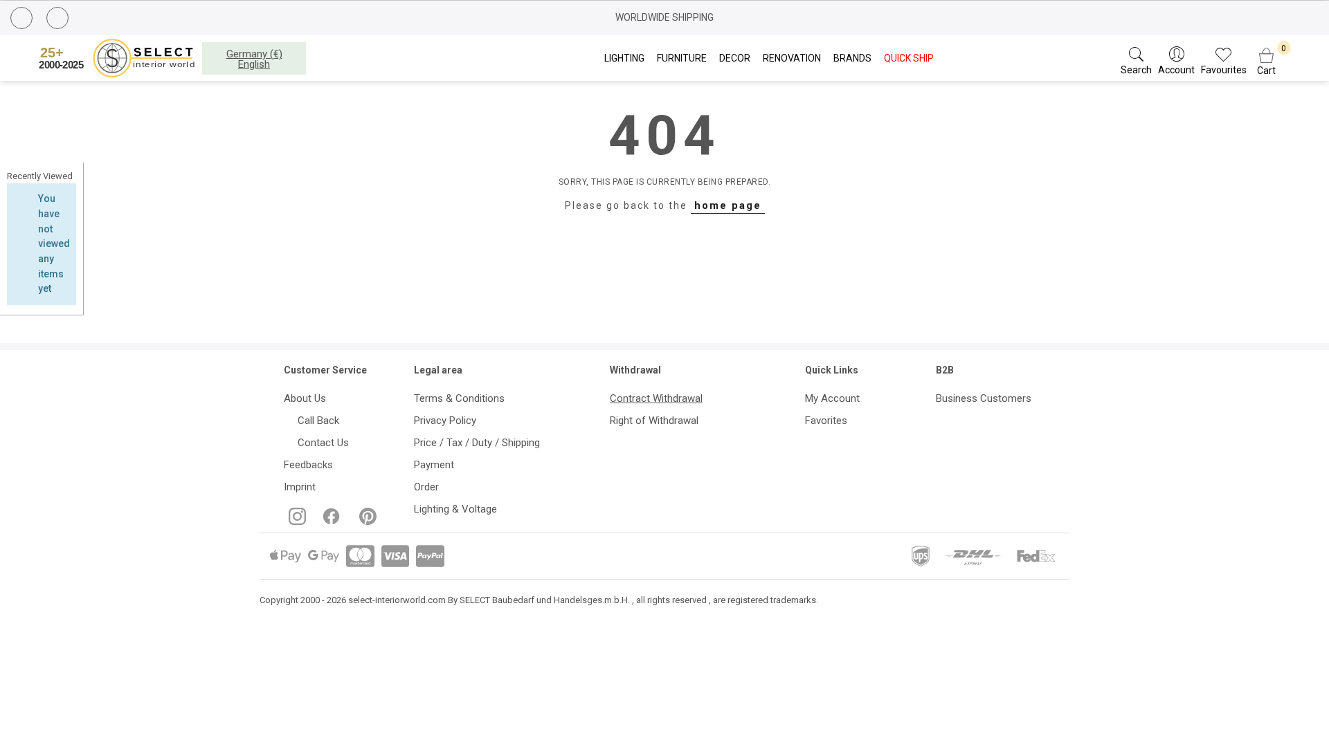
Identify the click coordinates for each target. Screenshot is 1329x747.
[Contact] (59, 18)
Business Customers (983, 398)
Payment (434, 465)
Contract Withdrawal (656, 398)
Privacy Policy (445, 420)
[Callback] (23, 20)
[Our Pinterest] (365, 521)
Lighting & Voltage (455, 509)
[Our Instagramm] (296, 521)
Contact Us (320, 442)
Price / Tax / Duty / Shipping (477, 442)
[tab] (41, 176)
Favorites (826, 420)
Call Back (315, 420)
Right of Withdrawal (654, 420)
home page (727, 205)
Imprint (300, 487)
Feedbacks (308, 465)
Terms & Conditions (459, 398)
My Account (832, 398)
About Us (305, 398)
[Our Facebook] (330, 521)
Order (426, 487)
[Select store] (119, 58)
